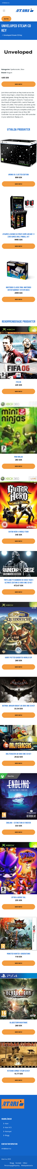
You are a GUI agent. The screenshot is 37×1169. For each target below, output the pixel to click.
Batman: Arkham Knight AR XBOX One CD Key (18, 705)
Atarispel (8, 1131)
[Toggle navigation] (4, 10)
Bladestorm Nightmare (18, 1022)
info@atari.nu (5, 3)
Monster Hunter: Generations (18, 953)
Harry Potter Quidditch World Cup (18, 657)
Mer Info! (18, 84)
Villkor (25, 1163)
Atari (6, 1123)
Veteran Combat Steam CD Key (18, 1071)
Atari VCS (8, 1127)
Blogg (7, 1135)
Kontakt (18, 1163)
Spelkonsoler (15, 69)
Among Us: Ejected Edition (18, 174)
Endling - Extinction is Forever (18, 822)
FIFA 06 (18, 382)
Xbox (22, 69)
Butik (6, 19)
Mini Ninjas (18, 457)
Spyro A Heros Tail (18, 897)
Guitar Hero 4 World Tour (18, 531)
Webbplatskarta (27, 1165)
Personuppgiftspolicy (12, 1165)
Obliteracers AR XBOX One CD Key (18, 754)
